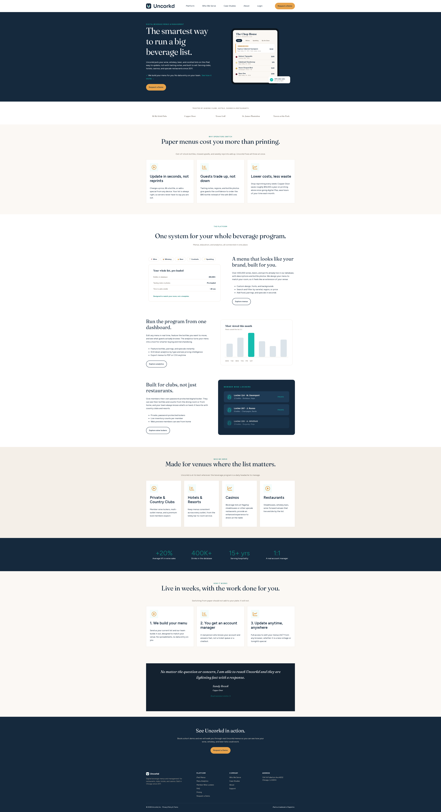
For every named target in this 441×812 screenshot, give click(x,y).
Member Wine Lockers (205, 785)
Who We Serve (209, 6)
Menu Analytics (202, 781)
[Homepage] (160, 6)
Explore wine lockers (158, 430)
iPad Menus (200, 777)
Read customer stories (220, 696)
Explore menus (241, 301)
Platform (190, 6)
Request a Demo (285, 6)
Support (232, 789)
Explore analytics (156, 364)
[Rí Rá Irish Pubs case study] (159, 116)
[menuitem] (191, 6)
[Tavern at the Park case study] (281, 116)
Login (259, 6)
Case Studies (230, 6)
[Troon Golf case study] (220, 116)
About (246, 6)
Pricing (199, 792)
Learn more (163, 504)
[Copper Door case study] (190, 116)
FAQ (198, 789)
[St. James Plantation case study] (250, 116)
